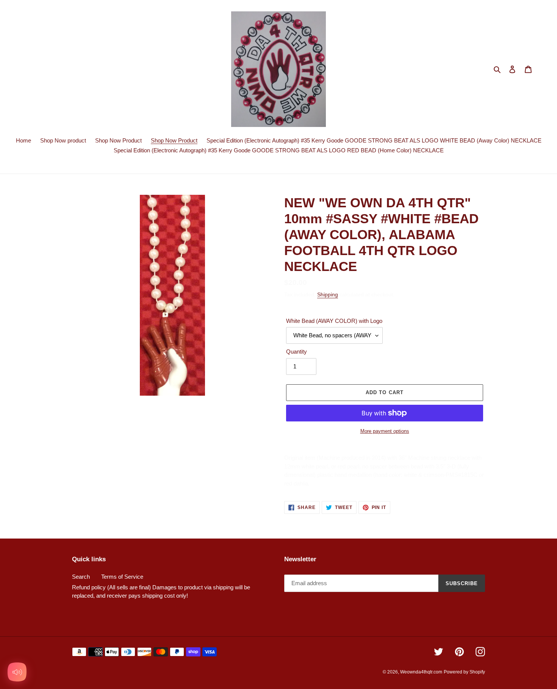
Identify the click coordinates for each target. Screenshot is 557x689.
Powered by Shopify (464, 672)
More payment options (384, 431)
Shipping (327, 294)
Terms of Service (122, 576)
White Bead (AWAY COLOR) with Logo (334, 321)
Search (81, 576)
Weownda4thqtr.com (421, 672)
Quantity (296, 351)
